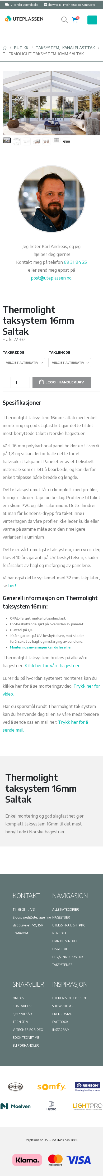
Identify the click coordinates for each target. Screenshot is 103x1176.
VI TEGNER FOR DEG (28, 1030)
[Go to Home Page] (5, 48)
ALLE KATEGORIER (65, 909)
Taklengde (60, 352)
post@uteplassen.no (51, 278)
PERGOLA (59, 933)
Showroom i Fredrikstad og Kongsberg (71, 4)
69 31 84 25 (75, 262)
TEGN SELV (20, 1022)
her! (12, 585)
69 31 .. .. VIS (26, 909)
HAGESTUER (61, 917)
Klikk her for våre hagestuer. (53, 665)
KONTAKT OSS (22, 1006)
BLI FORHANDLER (26, 1045)
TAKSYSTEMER (62, 965)
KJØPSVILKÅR (22, 1014)
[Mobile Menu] (92, 20)
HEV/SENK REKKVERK (67, 957)
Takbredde (14, 352)
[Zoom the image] (24, 18)
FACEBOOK (60, 1022)
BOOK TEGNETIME (26, 1038)
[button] (65, 20)
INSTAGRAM (60, 1030)
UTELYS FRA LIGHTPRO (69, 925)
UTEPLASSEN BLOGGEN (69, 998)
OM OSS (18, 998)
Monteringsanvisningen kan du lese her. (41, 647)
